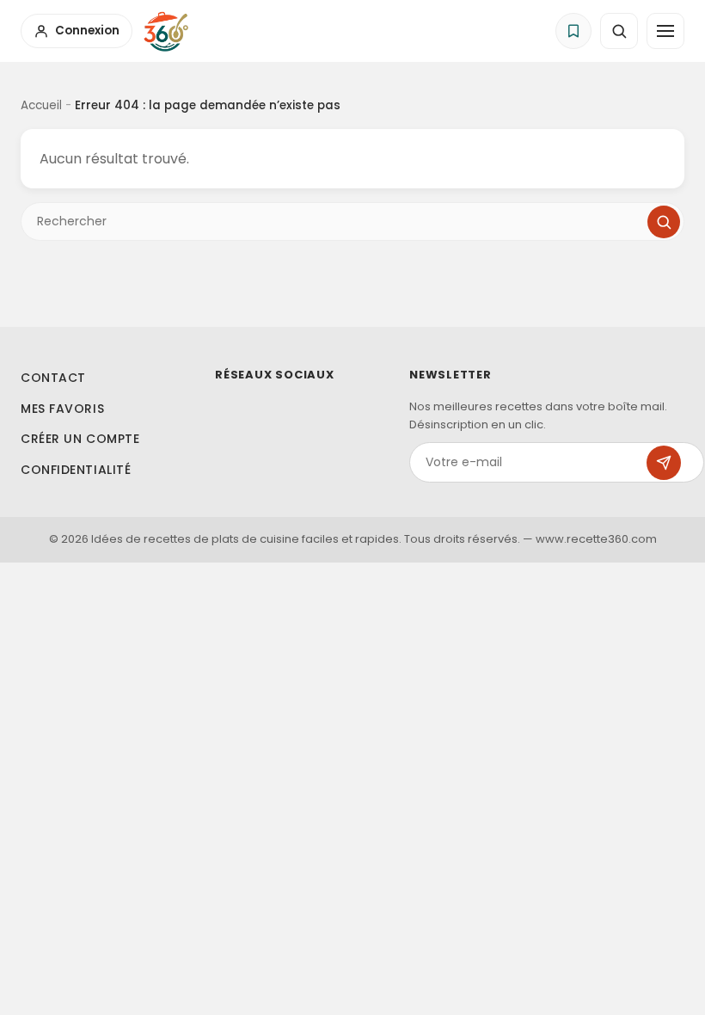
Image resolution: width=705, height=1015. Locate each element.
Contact (53, 377)
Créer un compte (80, 438)
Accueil (41, 105)
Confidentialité (76, 469)
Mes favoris (62, 408)
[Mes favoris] (573, 31)
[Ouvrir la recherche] (619, 31)
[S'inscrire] (664, 463)
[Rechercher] (663, 222)
